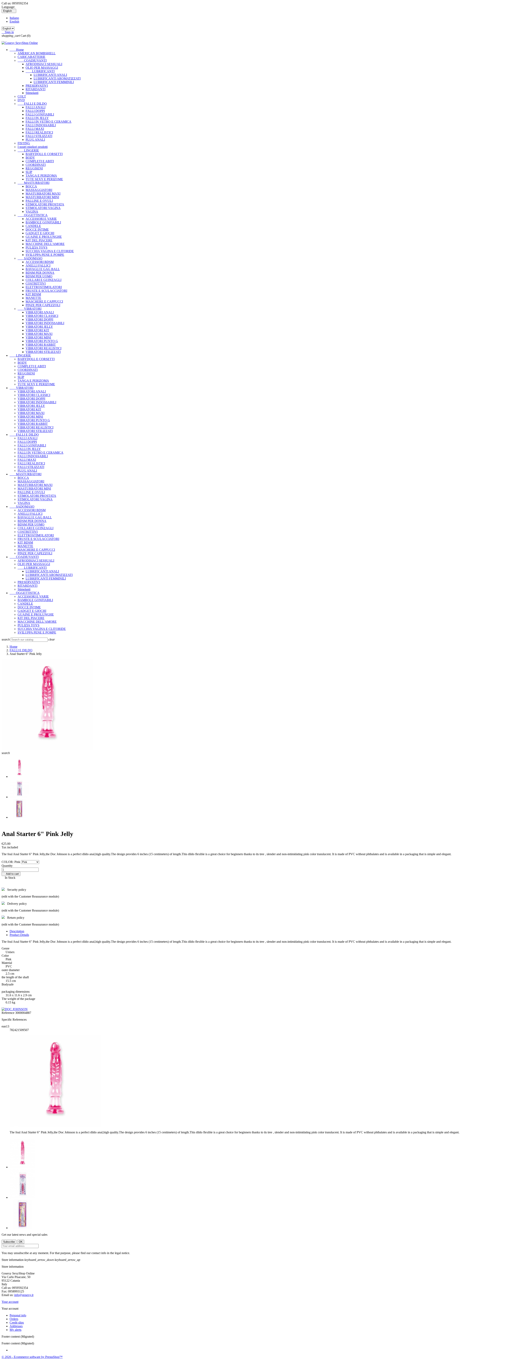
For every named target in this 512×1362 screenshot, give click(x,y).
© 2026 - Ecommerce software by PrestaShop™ (32, 1357)
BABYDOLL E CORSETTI (44, 154)
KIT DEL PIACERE (39, 240)
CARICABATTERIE (31, 57)
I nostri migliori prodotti (33, 146)
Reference (8, 1012)
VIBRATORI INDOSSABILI (45, 323)
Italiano (14, 18)
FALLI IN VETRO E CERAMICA (48, 121)
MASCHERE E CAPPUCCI (44, 301)
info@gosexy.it (23, 1295)
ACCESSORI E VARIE (41, 218)
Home (17, 49)
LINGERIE (28, 150)
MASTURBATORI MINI (42, 197)
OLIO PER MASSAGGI (42, 67)
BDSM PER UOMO (39, 276)
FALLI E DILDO (32, 103)
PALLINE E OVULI (39, 200)
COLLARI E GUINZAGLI (43, 280)
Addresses (16, 1326)
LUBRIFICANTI (40, 71)
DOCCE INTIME (37, 229)
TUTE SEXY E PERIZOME (44, 179)
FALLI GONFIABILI (40, 114)
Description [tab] (17, 931)
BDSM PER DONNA (40, 272)
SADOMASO (30, 258)
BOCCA (31, 186)
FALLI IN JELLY (37, 118)
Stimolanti (32, 93)
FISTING (24, 143)
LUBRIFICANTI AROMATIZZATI (57, 78)
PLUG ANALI (35, 139)
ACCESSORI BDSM (40, 262)
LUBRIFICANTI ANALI (50, 75)
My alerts (15, 1329)
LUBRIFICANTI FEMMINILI (54, 82)
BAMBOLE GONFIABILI (43, 222)
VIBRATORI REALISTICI (43, 348)
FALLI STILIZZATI (39, 136)
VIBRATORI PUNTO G (42, 341)
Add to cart (11, 873)
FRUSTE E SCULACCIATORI (46, 290)
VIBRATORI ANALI (40, 312)
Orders (14, 1319)
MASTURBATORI (33, 182)
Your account (10, 1301)
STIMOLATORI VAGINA (43, 208)
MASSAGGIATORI (39, 190)
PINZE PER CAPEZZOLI (43, 305)
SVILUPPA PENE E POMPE (45, 254)
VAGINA (32, 211)
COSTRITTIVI (36, 283)
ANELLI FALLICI (38, 265)
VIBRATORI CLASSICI (42, 316)
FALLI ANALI (35, 107)
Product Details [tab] (19, 935)
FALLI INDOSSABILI (41, 125)
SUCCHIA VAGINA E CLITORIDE (50, 251)
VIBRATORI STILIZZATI (43, 352)
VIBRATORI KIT (37, 330)
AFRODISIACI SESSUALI (44, 64)
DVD (21, 100)
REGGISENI (34, 168)
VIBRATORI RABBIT (41, 344)
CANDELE (33, 226)
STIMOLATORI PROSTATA (45, 204)
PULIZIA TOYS (36, 247)
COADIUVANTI (32, 60)
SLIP (29, 172)
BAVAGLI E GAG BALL (43, 269)
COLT (22, 96)
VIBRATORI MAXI (39, 334)
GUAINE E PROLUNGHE (44, 236)
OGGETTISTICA (33, 215)
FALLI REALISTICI (39, 132)
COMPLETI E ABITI (40, 161)
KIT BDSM (33, 294)
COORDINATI (36, 164)
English (14, 21)
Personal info (18, 1315)
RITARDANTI (35, 89)
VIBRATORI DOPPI (39, 319)
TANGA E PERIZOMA (41, 175)
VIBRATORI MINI (38, 337)
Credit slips (17, 1322)
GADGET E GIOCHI (40, 233)
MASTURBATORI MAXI (43, 193)
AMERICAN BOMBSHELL (37, 53)
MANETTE (33, 298)
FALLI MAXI (35, 129)
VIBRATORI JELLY (39, 326)
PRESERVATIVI (37, 85)
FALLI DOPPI (35, 111)
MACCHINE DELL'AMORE (45, 244)
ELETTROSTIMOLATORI (44, 287)
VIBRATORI (29, 308)
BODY (30, 157)
